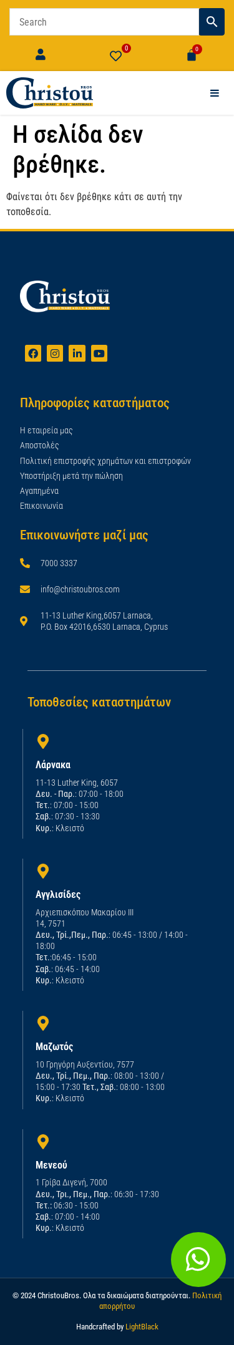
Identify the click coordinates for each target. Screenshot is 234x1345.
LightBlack (141, 1326)
